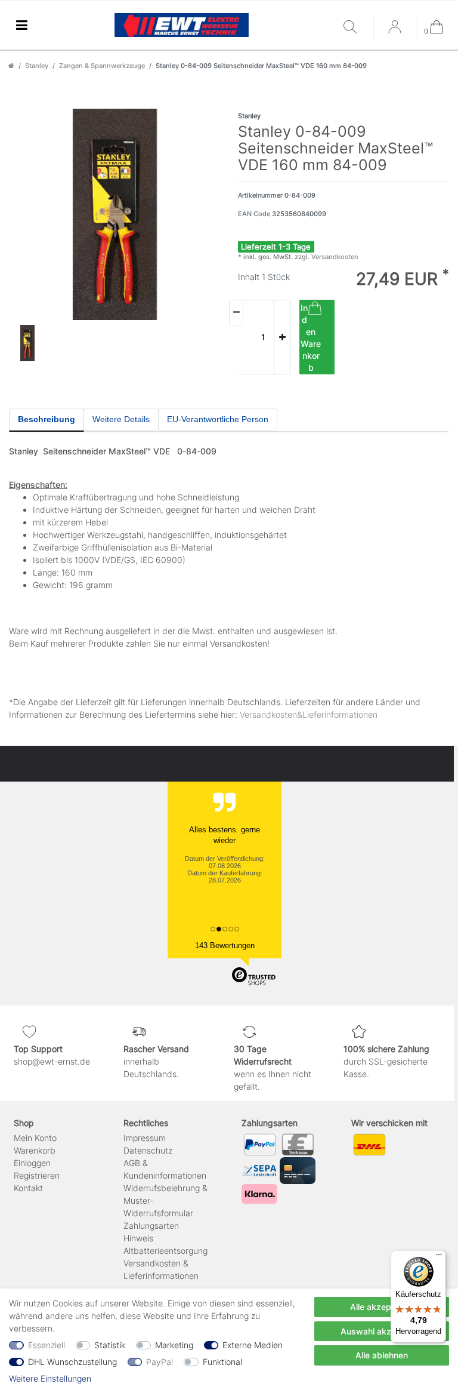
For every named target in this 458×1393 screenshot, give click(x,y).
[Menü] (439, 1257)
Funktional (222, 1362)
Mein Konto (35, 1138)
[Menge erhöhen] (282, 337)
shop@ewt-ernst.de (52, 1061)
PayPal (159, 1362)
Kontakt (28, 1188)
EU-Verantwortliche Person (217, 419)
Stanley (36, 65)
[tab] (46, 420)
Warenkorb (34, 1150)
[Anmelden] (396, 31)
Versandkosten (334, 257)
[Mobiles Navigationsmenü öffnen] (21, 25)
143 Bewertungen (225, 945)
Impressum (144, 1138)
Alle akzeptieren (381, 1307)
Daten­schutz (147, 1150)
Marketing (174, 1345)
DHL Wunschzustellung (72, 1362)
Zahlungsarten (151, 1225)
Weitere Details (121, 419)
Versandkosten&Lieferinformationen (308, 714)
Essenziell (46, 1345)
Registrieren (37, 1175)
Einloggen (32, 1163)
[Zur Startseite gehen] (11, 65)
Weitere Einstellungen (50, 1378)
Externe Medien (252, 1345)
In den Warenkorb (311, 338)
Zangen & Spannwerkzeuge (102, 65)
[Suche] (355, 27)
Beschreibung (46, 419)
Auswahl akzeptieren (382, 1331)
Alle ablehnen (381, 1355)
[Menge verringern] (236, 312)
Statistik (109, 1345)
